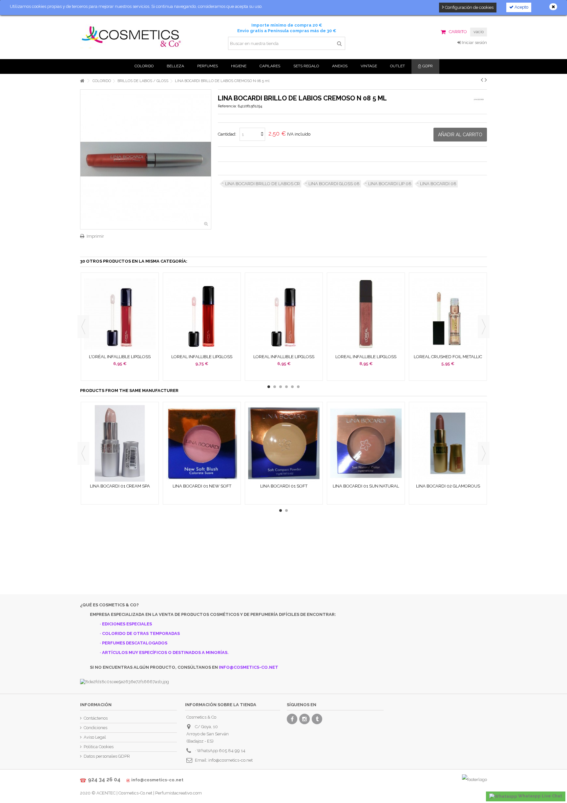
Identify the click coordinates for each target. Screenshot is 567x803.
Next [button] (484, 326)
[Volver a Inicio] (82, 81)
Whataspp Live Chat (539, 795)
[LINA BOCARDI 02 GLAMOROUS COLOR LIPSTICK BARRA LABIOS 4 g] (448, 443)
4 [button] (286, 386)
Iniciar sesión (474, 42)
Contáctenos (96, 718)
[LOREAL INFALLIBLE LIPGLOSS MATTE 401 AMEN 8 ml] (284, 314)
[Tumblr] (317, 719)
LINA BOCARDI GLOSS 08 (334, 183)
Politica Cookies (99, 746)
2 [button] (274, 386)
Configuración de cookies (469, 7)
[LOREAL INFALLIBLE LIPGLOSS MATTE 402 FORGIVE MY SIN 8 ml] (202, 314)
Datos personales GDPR (107, 756)
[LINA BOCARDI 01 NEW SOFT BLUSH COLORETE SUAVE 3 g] (202, 443)
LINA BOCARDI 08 (438, 183)
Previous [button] (83, 326)
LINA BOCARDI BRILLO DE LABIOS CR (262, 183)
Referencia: (227, 106)
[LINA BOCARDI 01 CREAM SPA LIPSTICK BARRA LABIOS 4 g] (120, 443)
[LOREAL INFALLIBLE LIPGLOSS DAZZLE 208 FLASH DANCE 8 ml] (366, 314)
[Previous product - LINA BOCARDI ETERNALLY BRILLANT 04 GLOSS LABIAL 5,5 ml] (482, 80)
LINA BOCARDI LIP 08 (389, 183)
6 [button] (298, 386)
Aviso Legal (95, 737)
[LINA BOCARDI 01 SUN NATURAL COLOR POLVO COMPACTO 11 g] (366, 443)
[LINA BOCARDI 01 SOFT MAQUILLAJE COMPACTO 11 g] (284, 443)
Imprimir (95, 236)
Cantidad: (227, 134)
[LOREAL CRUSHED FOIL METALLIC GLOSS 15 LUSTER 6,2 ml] (448, 314)
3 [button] (280, 386)
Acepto (521, 7)
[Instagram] (304, 719)
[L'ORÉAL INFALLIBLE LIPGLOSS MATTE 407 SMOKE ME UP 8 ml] (120, 314)
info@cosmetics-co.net (230, 760)
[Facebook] (292, 719)
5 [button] (292, 386)
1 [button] (268, 386)
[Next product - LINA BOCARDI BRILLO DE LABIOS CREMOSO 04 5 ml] (486, 80)
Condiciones (95, 727)
